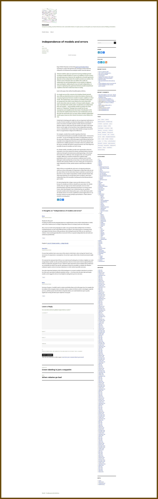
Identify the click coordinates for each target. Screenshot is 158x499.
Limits (99, 138)
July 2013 (100, 391)
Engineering (103, 219)
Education (101, 182)
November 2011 (102, 416)
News (100, 244)
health (103, 136)
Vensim (104, 147)
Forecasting (101, 190)
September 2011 (102, 418)
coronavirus (107, 128)
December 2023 (102, 294)
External (102, 230)
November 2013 (102, 386)
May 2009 (101, 453)
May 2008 (101, 469)
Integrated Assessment (110, 136)
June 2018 (100, 350)
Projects (100, 247)
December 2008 (102, 460)
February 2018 (101, 355)
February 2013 (101, 398)
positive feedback (111, 141)
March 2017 (101, 367)
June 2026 (101, 271)
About (52, 32)
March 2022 (101, 314)
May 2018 (100, 351)
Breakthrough (109, 121)
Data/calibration (104, 201)
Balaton (100, 161)
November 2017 (102, 359)
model (102, 138)
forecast (99, 134)
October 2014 (101, 374)
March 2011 (101, 426)
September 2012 (102, 403)
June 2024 (101, 288)
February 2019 (101, 342)
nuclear (99, 141)
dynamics (100, 130)
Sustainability (101, 250)
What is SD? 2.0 (108, 105)
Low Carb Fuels (103, 173)
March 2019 (101, 341)
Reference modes (102, 79)
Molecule (102, 232)
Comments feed (102, 483)
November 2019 (102, 332)
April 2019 (100, 339)
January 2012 (101, 413)
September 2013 (102, 389)
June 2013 (100, 392)
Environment (103, 221)
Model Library (45, 32)
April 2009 (101, 455)
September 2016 (102, 372)
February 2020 (101, 328)
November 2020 (102, 320)
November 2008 (102, 461)
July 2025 (100, 276)
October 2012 (101, 402)
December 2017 (102, 358)
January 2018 (101, 356)
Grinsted (112, 134)
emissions (111, 130)
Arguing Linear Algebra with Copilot (106, 77)
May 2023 (101, 303)
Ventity (101, 257)
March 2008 (101, 471)
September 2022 (102, 310)
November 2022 (102, 308)
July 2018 (100, 349)
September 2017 (102, 361)
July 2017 (100, 364)
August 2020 (101, 323)
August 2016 (101, 373)
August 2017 (101, 363)
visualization (109, 147)
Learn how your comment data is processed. (73, 357)
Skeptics (101, 178)
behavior (100, 163)
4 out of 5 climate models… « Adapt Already (57, 243)
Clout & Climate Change (104, 168)
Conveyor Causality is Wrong (108, 100)
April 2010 (101, 440)
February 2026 (101, 272)
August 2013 (101, 390)
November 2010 (102, 431)
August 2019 (101, 334)
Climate (43, 49)
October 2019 (101, 333)
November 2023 (102, 296)
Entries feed (101, 482)
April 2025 (101, 279)
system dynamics (111, 143)
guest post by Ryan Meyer (82, 66)
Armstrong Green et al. (104, 166)
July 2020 (100, 324)
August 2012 (101, 404)
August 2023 (101, 299)
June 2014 (100, 378)
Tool (101, 236)
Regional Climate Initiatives (105, 175)
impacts (101, 170)
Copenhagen (100, 128)
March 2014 (101, 381)
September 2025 (102, 275)
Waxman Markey (101, 149)
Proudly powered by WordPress (52, 493)
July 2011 (100, 421)
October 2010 (101, 433)
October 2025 (101, 274)
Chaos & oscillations (105, 200)
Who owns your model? (103, 74)
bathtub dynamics (101, 121)
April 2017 (100, 365)
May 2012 (100, 408)
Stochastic (103, 209)
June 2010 (100, 438)
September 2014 (102, 376)
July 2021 (100, 318)
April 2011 (100, 425)
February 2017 (101, 368)
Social (102, 226)
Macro (102, 231)
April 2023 (101, 305)
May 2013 (100, 394)
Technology (100, 145)
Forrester (104, 134)
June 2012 (100, 407)
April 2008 (101, 470)
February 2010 (101, 443)
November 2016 (102, 371)
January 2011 (101, 429)
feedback (104, 132)
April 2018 (101, 352)
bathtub (107, 119)
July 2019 (100, 336)
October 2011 (101, 417)
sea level (105, 143)
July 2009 (100, 451)
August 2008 (101, 465)
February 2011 (101, 427)
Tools (100, 254)
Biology (102, 214)
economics (105, 130)
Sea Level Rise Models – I (107, 98)
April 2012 (101, 409)
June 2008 (101, 467)
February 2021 (101, 319)
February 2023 (101, 306)
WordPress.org (102, 484)
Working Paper (104, 239)
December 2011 (102, 414)
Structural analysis (104, 210)
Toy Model (103, 238)
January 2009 (101, 458)
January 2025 (101, 283)
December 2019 (102, 330)
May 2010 (100, 439)
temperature (106, 145)
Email (43, 337)
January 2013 (101, 399)
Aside (100, 160)
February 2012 (101, 412)
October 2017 (101, 360)
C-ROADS (100, 123)
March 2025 (101, 280)
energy (99, 132)
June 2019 (100, 337)
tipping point (112, 145)
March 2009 (101, 456)
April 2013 (101, 395)
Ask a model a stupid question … (105, 73)
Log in (100, 480)
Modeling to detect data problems (105, 78)
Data (99, 181)
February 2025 (101, 281)
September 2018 (102, 346)
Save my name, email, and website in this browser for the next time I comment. (62, 351)
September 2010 (102, 434)
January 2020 (101, 329)
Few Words (101, 187)
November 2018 (102, 343)
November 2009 (102, 447)
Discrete (102, 204)
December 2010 (102, 430)
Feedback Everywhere (103, 186)
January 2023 (101, 307)
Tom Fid (44, 248)
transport (100, 147)
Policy (105, 141)
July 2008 (100, 466)
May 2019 (100, 338)
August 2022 (101, 311)
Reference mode (102, 248)
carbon (110, 123)
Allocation (103, 197)
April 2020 (101, 325)
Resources (103, 225)
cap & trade (105, 123)
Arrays (102, 199)
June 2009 (101, 452)
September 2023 (102, 298)
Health (102, 222)
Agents (102, 196)
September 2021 (102, 316)
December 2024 (102, 284)
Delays (102, 203)
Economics (103, 218)
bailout (102, 119)
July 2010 (100, 436)
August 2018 (101, 347)
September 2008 (102, 464)
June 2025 (101, 277)
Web (101, 212)
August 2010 (101, 435)
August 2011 (101, 420)
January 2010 (101, 444)
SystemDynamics (102, 252)
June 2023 (101, 302)
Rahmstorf (100, 143)
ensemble (44, 51)
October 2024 (101, 285)
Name (43, 331)
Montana (111, 138)
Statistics (100, 249)
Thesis (102, 235)
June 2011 (100, 422)
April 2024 (101, 290)
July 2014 (100, 377)
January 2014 (101, 383)
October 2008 (101, 462)
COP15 (109, 125)
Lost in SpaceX (101, 75)
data (111, 128)
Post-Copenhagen (103, 174)
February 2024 (101, 292)
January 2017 (101, 369)
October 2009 (101, 448)
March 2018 (101, 354)
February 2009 (101, 457)
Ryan (43, 216)
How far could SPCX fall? (103, 71)
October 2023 (101, 297)
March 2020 (101, 327)
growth (99, 136)
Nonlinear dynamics (105, 207)
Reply (43, 238)
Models (46, 49)
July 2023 (100, 301)
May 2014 (100, 380)
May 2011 (100, 424)
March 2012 (101, 411)
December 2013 (102, 385)
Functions (103, 205)
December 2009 (102, 445)
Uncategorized (102, 261)
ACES (99, 119)
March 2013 (101, 396)
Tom (43, 46)
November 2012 (102, 400)
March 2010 (101, 442)
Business (100, 164)
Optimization (103, 208)
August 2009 (101, 449)
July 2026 (100, 270)
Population (103, 223)
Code (102, 228)
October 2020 (101, 321)
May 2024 (101, 289)
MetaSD (45, 25)
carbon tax (100, 125)
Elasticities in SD (105, 109)
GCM (47, 51)
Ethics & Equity (102, 185)
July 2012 (100, 405)
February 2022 (101, 315)
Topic (101, 213)
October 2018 (101, 345)
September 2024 (102, 286)
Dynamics (103, 217)
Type (101, 227)
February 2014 (101, 382)
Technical (102, 195)
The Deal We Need (103, 179)
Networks (100, 243)
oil (102, 141)
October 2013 (101, 387)
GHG (108, 134)
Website (44, 343)
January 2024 (101, 293)
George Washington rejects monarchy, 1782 (107, 83)
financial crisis (110, 132)
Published (103, 234)
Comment (45, 312)
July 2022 (100, 312)
